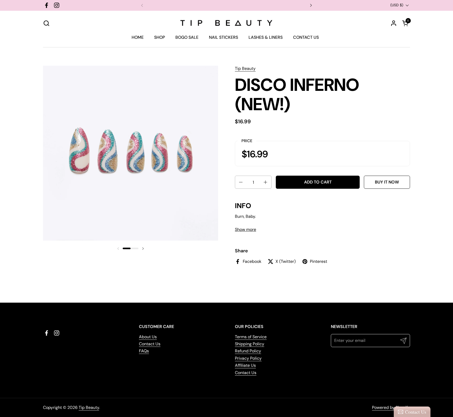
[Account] (393, 23)
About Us (148, 337)
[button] (46, 23)
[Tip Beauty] (226, 23)
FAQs (144, 351)
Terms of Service (251, 337)
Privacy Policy (248, 358)
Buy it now (387, 182)
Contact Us (149, 344)
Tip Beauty (245, 68)
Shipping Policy (249, 344)
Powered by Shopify (391, 407)
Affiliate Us (245, 365)
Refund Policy (248, 351)
